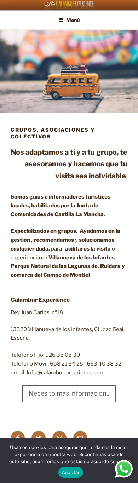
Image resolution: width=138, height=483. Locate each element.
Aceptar (71, 472)
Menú (73, 20)
